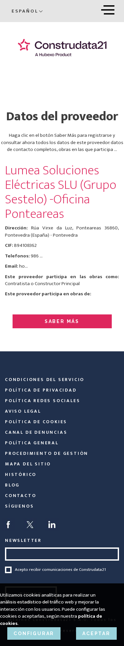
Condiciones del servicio (44, 379)
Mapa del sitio (28, 464)
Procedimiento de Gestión (46, 453)
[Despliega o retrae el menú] (107, 8)
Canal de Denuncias (36, 432)
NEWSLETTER (23, 540)
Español (25, 11)
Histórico (20, 474)
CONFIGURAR (34, 633)
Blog (12, 485)
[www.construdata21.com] (62, 48)
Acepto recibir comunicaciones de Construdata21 (60, 570)
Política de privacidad (41, 390)
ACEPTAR (96, 633)
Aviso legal (23, 411)
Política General (32, 443)
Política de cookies (36, 422)
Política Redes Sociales (42, 400)
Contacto (20, 495)
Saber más (62, 321)
